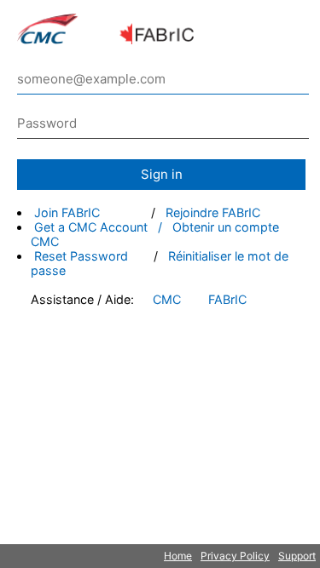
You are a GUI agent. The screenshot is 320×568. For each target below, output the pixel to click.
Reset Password (81, 256)
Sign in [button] (162, 174)
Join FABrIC (67, 212)
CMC (167, 299)
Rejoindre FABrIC (213, 212)
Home (178, 555)
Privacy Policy (235, 555)
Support (297, 555)
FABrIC (227, 299)
